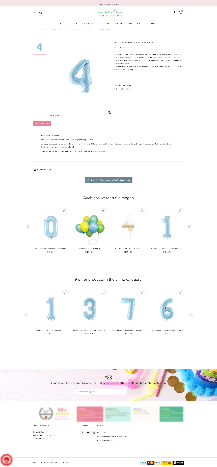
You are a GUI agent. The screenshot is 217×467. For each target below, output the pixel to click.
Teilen (117, 89)
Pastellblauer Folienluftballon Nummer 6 (167, 330)
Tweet (122, 89)
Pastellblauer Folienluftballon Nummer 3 (89, 330)
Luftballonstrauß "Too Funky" (89, 248)
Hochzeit (119, 23)
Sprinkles (150, 23)
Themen (73, 23)
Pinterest (127, 89)
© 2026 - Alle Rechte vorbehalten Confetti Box (51, 462)
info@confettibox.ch (42, 435)
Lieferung (101, 432)
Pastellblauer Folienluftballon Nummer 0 (51, 248)
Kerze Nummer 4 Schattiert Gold (128, 248)
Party (62, 23)
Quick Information (41, 425)
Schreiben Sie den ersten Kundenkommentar (110, 180)
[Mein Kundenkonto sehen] (174, 12)
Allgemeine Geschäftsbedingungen (112, 436)
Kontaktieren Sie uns (106, 440)
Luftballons (88, 23)
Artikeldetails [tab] (42, 123)
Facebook (82, 432)
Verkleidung (135, 23)
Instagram (94, 432)
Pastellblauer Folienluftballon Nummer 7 (128, 330)
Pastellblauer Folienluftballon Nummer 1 (166, 248)
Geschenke (105, 23)
